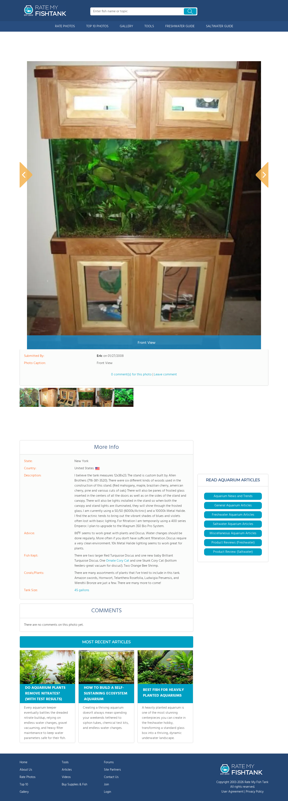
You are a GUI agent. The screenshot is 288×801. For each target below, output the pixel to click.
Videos (66, 777)
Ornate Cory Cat (117, 561)
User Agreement (232, 791)
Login (107, 791)
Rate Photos (27, 777)
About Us (26, 769)
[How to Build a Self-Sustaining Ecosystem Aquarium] (106, 667)
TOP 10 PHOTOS (97, 26)
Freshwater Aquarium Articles (233, 515)
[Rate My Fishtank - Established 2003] (46, 10)
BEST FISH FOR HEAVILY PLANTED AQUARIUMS (163, 693)
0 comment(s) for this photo (131, 374)
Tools (65, 762)
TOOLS (149, 26)
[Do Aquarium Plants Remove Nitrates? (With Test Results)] (47, 667)
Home (23, 762)
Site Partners (112, 769)
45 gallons (81, 590)
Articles (67, 769)
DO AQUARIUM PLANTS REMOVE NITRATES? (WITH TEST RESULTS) (45, 693)
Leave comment (165, 374)
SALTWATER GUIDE (219, 26)
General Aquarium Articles (233, 505)
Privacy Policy (255, 791)
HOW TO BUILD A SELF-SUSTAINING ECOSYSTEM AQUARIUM (105, 693)
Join (106, 784)
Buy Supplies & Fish (74, 784)
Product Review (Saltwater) (233, 552)
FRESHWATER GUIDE (180, 26)
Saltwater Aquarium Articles (233, 524)
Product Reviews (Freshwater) (233, 542)
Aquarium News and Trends (233, 496)
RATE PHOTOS (65, 26)
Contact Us (111, 777)
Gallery (24, 791)
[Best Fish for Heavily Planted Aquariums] (165, 667)
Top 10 (24, 784)
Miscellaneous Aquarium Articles (233, 533)
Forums (109, 762)
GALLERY (126, 26)
